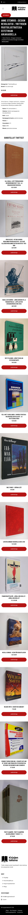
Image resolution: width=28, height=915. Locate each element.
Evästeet (20, 910)
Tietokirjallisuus (12, 84)
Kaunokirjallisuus (8, 880)
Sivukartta (20, 912)
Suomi (4, 2)
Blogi (5, 886)
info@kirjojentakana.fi (22, 2)
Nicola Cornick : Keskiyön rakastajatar (14, 652)
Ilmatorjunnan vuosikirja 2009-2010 (14, 542)
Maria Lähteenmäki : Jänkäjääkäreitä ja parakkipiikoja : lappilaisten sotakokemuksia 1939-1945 (14, 302)
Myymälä (6, 15)
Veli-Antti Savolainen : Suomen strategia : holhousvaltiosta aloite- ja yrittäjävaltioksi (14, 416)
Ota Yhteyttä (13, 910)
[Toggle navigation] (3, 8)
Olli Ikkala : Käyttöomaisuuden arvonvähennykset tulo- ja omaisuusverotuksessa (14, 183)
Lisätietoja (14, 95)
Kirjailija (6, 877)
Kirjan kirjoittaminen (9, 883)
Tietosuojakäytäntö (10, 912)
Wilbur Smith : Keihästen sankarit (14, 707)
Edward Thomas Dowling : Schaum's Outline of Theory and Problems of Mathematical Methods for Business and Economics (14, 763)
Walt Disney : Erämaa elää (14, 487)
